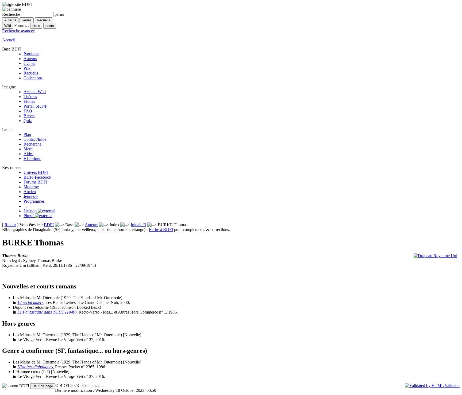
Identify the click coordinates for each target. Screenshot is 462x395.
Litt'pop (31, 211)
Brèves (29, 116)
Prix (27, 68)
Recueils (31, 73)
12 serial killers (30, 302)
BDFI (49, 224)
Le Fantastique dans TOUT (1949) (46, 312)
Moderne (31, 187)
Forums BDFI (35, 182)
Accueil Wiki (35, 91)
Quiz (28, 120)
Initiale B (138, 224)
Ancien (30, 191)
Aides (28, 153)
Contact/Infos (35, 139)
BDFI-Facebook (37, 177)
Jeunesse (31, 196)
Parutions (31, 54)
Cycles (29, 63)
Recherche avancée (18, 31)
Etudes (29, 101)
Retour (10, 224)
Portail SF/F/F (35, 106)
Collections (33, 78)
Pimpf (29, 215)
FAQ (28, 111)
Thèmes (30, 96)
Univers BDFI (36, 172)
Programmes (34, 201)
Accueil (8, 40)
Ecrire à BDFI (161, 229)
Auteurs (30, 58)
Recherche (32, 144)
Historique (32, 158)
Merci (28, 149)
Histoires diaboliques (35, 367)
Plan (27, 134)
